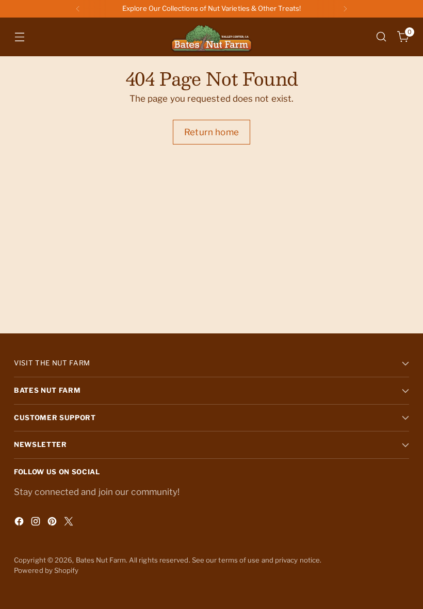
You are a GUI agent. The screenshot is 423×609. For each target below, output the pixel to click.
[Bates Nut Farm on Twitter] (69, 523)
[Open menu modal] (19, 36)
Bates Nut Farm (101, 560)
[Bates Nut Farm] (211, 37)
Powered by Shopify (46, 570)
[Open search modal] (381, 36)
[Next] (345, 9)
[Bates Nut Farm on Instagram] (36, 523)
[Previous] (78, 9)
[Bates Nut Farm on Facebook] (20, 523)
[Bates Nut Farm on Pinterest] (53, 523)
